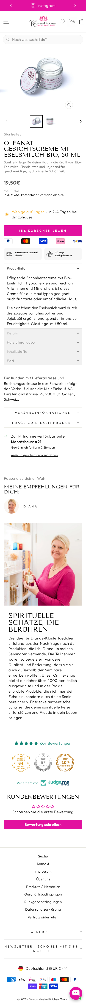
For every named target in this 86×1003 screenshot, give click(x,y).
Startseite (11, 134)
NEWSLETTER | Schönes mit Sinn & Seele (42, 949)
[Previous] (11, 5)
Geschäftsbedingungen (43, 894)
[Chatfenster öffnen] (75, 993)
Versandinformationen (43, 412)
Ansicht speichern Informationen (34, 455)
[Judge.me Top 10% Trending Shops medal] (65, 762)
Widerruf (42, 932)
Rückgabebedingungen (43, 902)
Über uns (43, 879)
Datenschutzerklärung (43, 909)
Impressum (43, 871)
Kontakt (43, 864)
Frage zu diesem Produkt (43, 422)
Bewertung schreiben (43, 824)
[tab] (43, 268)
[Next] (75, 5)
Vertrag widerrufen (43, 917)
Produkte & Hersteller (43, 887)
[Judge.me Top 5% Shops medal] (43, 762)
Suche (43, 856)
